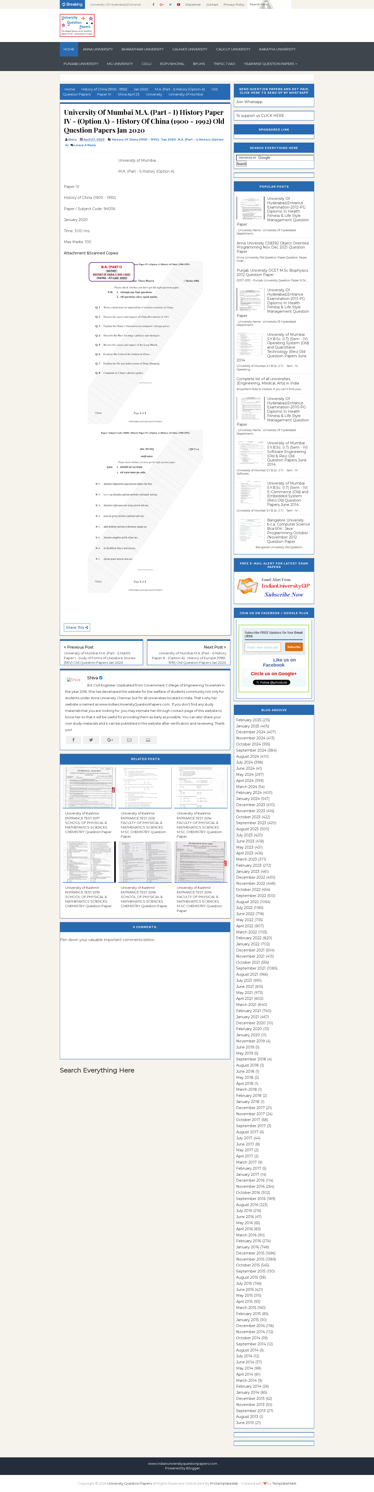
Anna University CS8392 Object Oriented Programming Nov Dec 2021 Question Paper (273, 247)
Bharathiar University (143, 49)
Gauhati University (189, 49)
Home (69, 49)
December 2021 (250, 950)
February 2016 (248, 1241)
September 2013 (251, 1410)
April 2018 (244, 1083)
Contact (212, 4)
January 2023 (248, 871)
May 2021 (244, 992)
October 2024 (248, 744)
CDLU (146, 64)
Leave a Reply (85, 145)
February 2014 (248, 1386)
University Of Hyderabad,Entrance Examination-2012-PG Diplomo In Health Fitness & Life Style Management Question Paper (273, 211)
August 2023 (247, 829)
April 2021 (244, 998)
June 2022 (245, 913)
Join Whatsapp (249, 102)
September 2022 (251, 895)
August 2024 (247, 756)
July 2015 (244, 1283)
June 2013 (245, 1422)
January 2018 (248, 1101)
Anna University (98, 49)
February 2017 (248, 1168)
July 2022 (244, 907)
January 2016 (247, 1247)
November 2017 (250, 1114)
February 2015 (248, 1313)
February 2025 (248, 720)
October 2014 (248, 1338)
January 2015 (247, 1320)
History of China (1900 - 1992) (135, 139)
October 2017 (248, 1119)
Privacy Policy (234, 4)
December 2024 (250, 732)
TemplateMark (284, 1483)
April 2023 (244, 853)
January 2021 (247, 1017)
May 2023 (244, 847)
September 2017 (251, 1126)
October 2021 (248, 962)
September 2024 (251, 750)
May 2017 (244, 1150)
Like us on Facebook (279, 662)
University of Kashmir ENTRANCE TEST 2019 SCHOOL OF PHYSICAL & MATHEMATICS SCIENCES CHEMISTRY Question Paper (88, 897)
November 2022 (250, 883)
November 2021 (250, 956)
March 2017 (246, 1162)
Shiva (92, 677)
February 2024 (249, 792)
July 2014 (244, 1356)
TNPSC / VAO (224, 64)
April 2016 (244, 1229)
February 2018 (249, 1095)
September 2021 (251, 968)
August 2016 (247, 1205)
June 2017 (245, 1144)
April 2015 (244, 1301)
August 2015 (247, 1277)
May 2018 (244, 1077)
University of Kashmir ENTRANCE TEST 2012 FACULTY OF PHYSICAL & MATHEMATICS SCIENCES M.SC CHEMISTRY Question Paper (143, 824)
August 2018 (247, 1065)
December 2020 (251, 1023)
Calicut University (233, 49)
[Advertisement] (89, 169)
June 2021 (245, 986)
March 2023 (246, 859)
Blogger (193, 1468)
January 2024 (248, 798)
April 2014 (244, 1374)
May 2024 (245, 774)
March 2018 (246, 1089)
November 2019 (250, 1041)
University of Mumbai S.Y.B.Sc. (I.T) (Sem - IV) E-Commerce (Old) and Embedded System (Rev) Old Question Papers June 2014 (287, 494)
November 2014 (250, 1332)
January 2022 (248, 944)
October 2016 (248, 1192)
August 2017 (247, 1132)
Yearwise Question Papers (269, 64)
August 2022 (247, 902)
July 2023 (244, 835)
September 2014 (251, 1344)
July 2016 (244, 1210)
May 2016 (244, 1223)
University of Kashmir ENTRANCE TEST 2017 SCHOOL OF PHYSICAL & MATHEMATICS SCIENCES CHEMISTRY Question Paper (88, 822)
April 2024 (245, 780)
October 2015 (248, 1265)
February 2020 (249, 1029)
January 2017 (247, 1174)
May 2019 (244, 1053)
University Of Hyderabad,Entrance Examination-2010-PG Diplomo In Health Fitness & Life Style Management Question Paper (273, 411)
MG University (120, 64)
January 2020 (248, 1035)
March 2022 (246, 932)
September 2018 (251, 1059)
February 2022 (249, 938)
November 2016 (250, 1186)
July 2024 (244, 762)
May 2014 (244, 1368)
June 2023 (245, 841)
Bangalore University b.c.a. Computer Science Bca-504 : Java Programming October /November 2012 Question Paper (288, 531)
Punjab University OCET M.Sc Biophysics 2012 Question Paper (272, 272)
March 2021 (246, 1004)
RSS (249, 636)
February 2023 (249, 865)
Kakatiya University (277, 49)
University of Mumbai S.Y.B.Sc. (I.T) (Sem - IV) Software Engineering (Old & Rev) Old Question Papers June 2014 (287, 454)
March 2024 (246, 786)
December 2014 (250, 1325)
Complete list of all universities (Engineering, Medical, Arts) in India (268, 381)
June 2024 (245, 768)
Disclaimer (193, 4)
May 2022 (244, 920)
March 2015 (246, 1307)
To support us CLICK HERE (260, 115)
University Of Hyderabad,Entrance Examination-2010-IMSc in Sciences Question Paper (116, 6)
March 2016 (246, 1235)
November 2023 (250, 811)
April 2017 (244, 1156)
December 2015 (250, 1253)
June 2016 (245, 1216)
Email (298, 632)
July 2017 (244, 1138)
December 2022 (250, 877)
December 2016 (250, 1180)
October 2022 (248, 889)
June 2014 (245, 1362)
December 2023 (250, 805)
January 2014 (247, 1392)
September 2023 (251, 823)
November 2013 (250, 1404)
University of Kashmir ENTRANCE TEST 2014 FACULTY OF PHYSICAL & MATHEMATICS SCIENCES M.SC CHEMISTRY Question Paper (199, 824)
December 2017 (250, 1108)
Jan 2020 (168, 139)
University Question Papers (129, 1483)
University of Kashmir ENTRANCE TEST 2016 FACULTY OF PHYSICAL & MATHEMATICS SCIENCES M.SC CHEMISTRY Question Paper (199, 899)
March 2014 (246, 1380)
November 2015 (250, 1259)
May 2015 (244, 1295)
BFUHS (199, 64)
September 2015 (250, 1271)
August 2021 (247, 974)
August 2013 (247, 1416)
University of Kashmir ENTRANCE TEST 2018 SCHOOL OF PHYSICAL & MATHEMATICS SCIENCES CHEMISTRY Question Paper (144, 897)
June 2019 (245, 1047)
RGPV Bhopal (172, 64)
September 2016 (251, 1198)
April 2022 (244, 926)
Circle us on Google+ (274, 673)
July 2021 (244, 980)
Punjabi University (81, 64)
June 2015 (245, 1289)
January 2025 (247, 726)
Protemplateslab (224, 1483)
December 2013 (250, 1398)
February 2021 (248, 1011)
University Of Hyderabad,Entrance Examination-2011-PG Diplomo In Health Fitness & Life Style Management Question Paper (273, 303)
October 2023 (248, 817)
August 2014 (247, 1350)
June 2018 (245, 1071)
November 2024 (250, 738)
